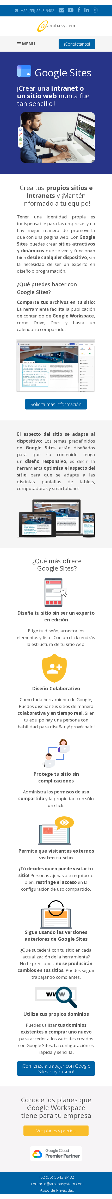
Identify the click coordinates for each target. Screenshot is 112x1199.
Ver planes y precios (56, 1131)
